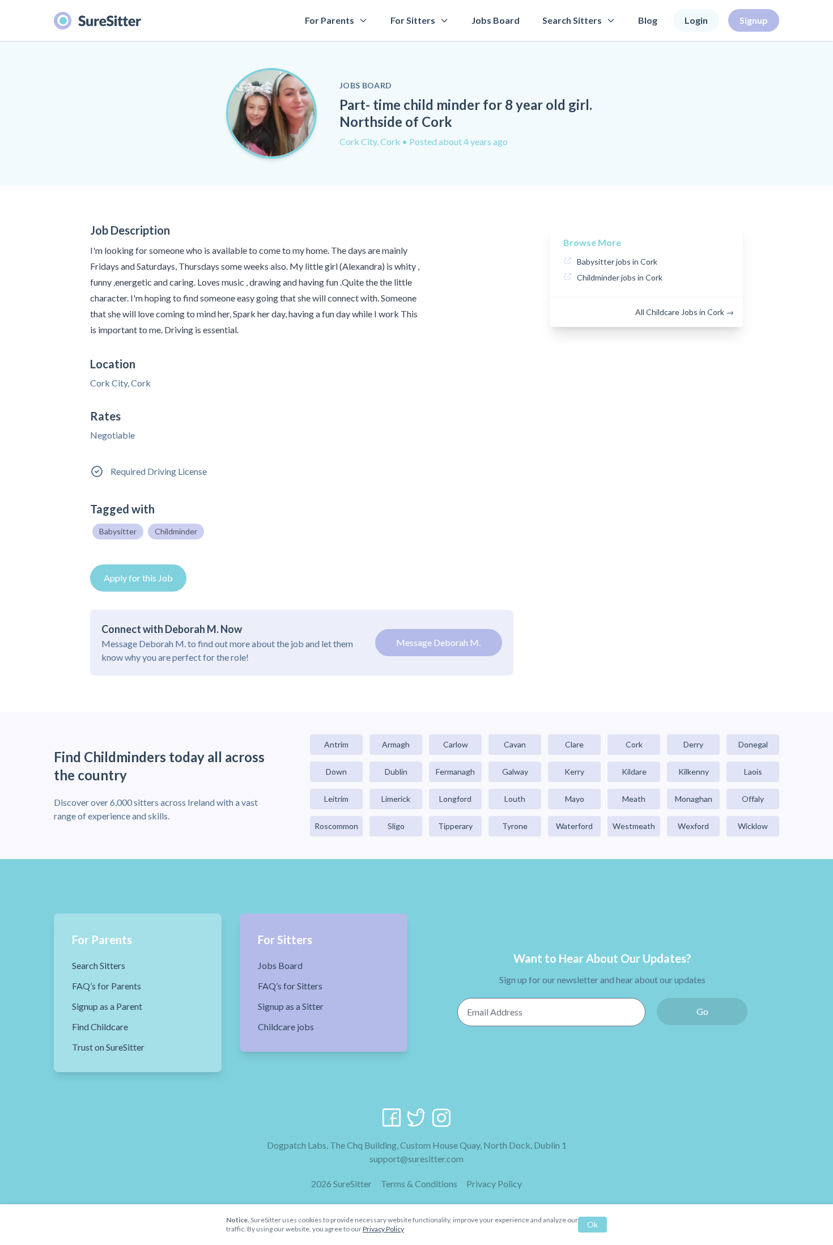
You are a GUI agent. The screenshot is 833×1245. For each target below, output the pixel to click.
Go (702, 1011)
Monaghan (693, 799)
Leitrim (336, 799)
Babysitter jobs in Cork (617, 261)
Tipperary (455, 826)
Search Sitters (572, 20)
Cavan (515, 744)
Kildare (634, 771)
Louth (514, 799)
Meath (633, 799)
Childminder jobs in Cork (619, 277)
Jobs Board (495, 20)
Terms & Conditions (419, 1183)
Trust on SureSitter (108, 1047)
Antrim (336, 744)
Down (336, 771)
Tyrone (515, 826)
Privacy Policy (494, 1183)
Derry (693, 744)
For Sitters (412, 20)
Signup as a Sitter (291, 1006)
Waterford (574, 826)
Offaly (753, 799)
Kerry (574, 771)
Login (696, 20)
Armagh (396, 744)
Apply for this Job (138, 577)
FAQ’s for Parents (106, 985)
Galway (515, 771)
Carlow (455, 744)
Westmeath (634, 826)
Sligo (396, 826)
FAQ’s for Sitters (290, 985)
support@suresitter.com (416, 1158)
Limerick (395, 799)
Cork (634, 744)
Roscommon (336, 826)
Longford (455, 799)
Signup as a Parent (107, 1006)
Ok (592, 1224)
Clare (574, 744)
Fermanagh (455, 771)
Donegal (753, 744)
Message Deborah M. (438, 642)
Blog (647, 20)
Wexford (693, 826)
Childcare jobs (286, 1026)
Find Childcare (100, 1026)
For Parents (329, 20)
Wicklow (753, 826)
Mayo (574, 799)
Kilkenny (693, 771)
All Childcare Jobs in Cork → (684, 312)
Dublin (396, 771)
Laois (753, 771)
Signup (754, 20)
